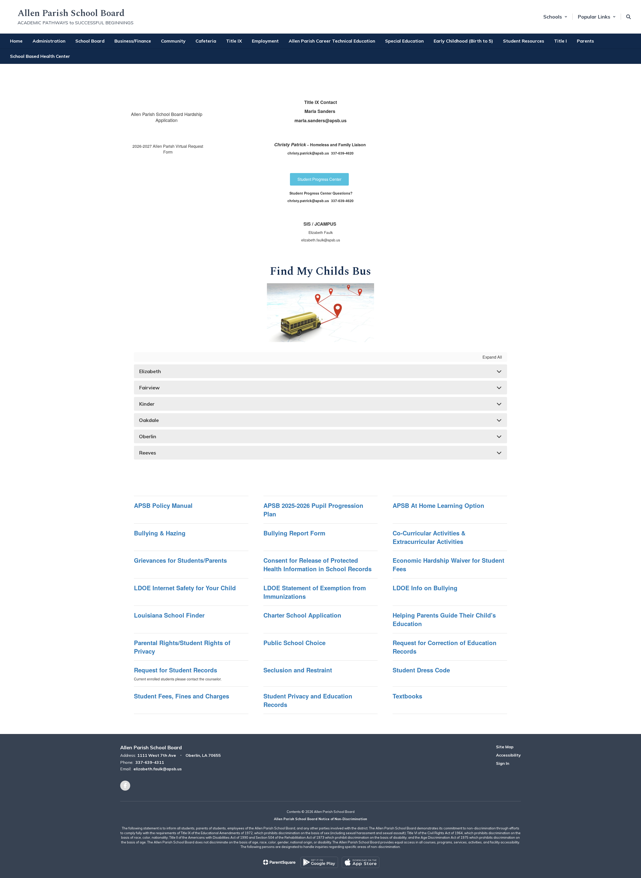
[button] (555, 17)
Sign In (502, 763)
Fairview (149, 387)
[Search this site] (628, 16)
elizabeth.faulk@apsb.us (157, 768)
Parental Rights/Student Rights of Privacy (182, 646)
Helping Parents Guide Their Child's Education (444, 619)
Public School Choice (294, 642)
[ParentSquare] (279, 862)
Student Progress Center (319, 179)
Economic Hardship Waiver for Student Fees (448, 564)
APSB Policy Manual (163, 505)
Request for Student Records (175, 670)
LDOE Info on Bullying (425, 587)
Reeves (147, 453)
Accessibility (508, 755)
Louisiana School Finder (169, 615)
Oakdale (149, 420)
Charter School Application (302, 615)
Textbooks (407, 696)
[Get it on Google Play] (319, 862)
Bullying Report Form (294, 533)
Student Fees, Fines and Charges (181, 696)
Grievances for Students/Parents (180, 560)
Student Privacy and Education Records (307, 700)
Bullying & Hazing (160, 533)
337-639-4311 (149, 762)
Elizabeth (150, 371)
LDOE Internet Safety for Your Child (185, 587)
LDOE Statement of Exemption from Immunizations (314, 592)
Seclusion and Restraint (297, 670)
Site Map (505, 746)
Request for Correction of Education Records (445, 646)
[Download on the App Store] (360, 862)
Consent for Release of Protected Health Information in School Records (317, 564)
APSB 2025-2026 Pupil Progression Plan (313, 509)
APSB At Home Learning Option (438, 505)
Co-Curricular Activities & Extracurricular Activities (429, 537)
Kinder (146, 404)
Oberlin (147, 436)
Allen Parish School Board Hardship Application (166, 117)
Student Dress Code (421, 670)
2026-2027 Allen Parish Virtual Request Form (167, 149)
